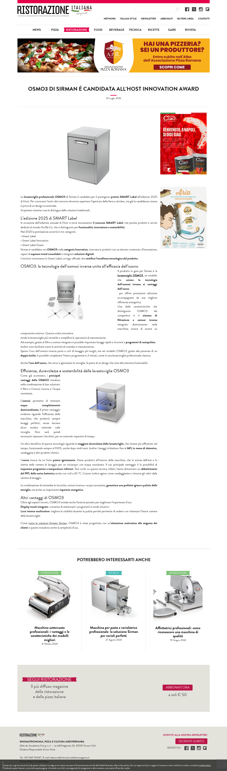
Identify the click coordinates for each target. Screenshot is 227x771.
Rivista (190, 30)
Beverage (116, 30)
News (37, 30)
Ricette (153, 30)
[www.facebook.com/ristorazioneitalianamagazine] (187, 9)
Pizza (55, 30)
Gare (172, 30)
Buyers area (185, 18)
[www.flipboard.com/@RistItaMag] (207, 9)
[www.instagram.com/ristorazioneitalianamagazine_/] (200, 9)
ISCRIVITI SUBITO (191, 741)
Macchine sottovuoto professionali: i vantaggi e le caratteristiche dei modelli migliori (49, 634)
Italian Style (128, 18)
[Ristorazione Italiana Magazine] (54, 8)
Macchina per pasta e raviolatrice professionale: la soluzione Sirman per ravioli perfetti (113, 632)
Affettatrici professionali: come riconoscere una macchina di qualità (177, 632)
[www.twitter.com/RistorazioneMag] (194, 9)
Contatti (204, 18)
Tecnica (135, 30)
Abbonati (166, 18)
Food (98, 30)
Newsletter (148, 18)
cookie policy (205, 765)
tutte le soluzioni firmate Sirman (48, 523)
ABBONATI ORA (177, 687)
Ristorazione (76, 30)
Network (110, 18)
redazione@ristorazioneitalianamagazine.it (69, 757)
